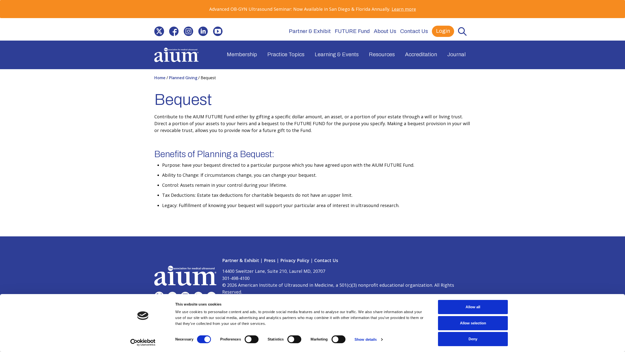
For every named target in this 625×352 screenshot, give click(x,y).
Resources (382, 54)
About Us (385, 31)
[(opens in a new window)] (159, 31)
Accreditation (421, 54)
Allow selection (473, 323)
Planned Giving (183, 77)
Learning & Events (337, 54)
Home (160, 77)
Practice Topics (285, 54)
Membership (242, 54)
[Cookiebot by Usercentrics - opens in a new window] (143, 342)
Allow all (473, 307)
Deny (473, 339)
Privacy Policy (294, 260)
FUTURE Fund (352, 31)
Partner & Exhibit (310, 31)
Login (443, 31)
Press (269, 260)
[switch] (252, 339)
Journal (456, 54)
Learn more (404, 9)
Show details (365, 339)
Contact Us (414, 31)
